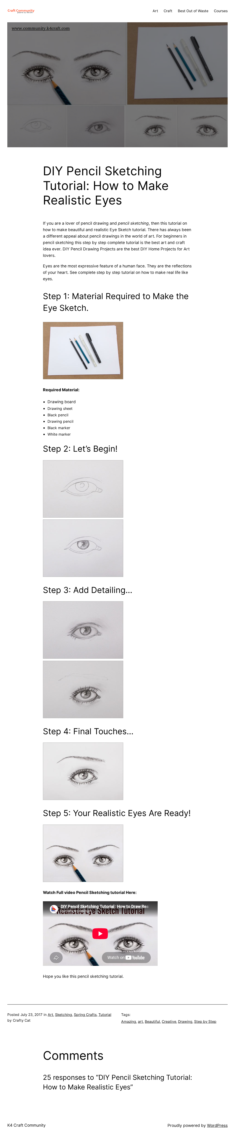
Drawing (185, 1021)
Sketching (63, 1014)
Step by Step (205, 1021)
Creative (169, 1021)
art (140, 1021)
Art (50, 1014)
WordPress (217, 1125)
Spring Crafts (85, 1014)
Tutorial (104, 1014)
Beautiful (152, 1021)
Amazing (128, 1021)
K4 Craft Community (26, 1125)
